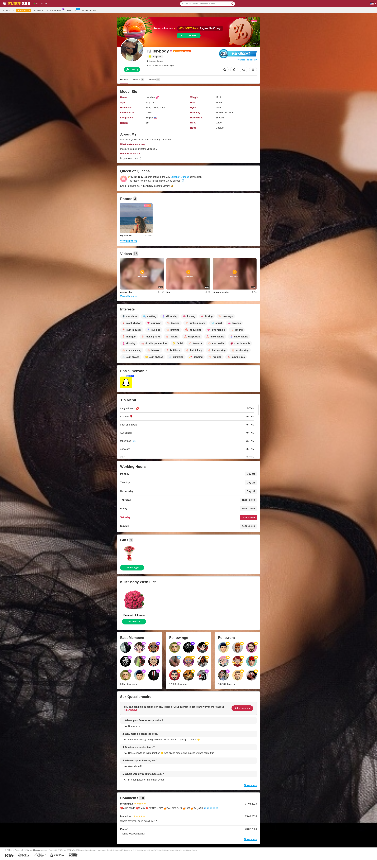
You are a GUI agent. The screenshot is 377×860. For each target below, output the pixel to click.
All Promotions (54, 10)
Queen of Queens (180, 177)
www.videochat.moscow (37, 850)
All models (8, 10)
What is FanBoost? (247, 60)
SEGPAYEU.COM (73, 850)
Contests (71, 10)
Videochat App (89, 10)
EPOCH (60, 850)
